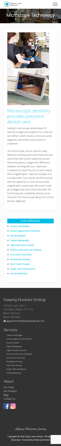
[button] (55, 4)
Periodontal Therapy (20, 259)
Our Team (9, 387)
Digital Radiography (19, 240)
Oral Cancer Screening (21, 254)
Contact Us (9, 398)
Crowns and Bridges (20, 226)
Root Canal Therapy (19, 264)
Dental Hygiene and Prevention (25, 230)
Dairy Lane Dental (34, 436)
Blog (6, 395)
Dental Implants (18, 235)
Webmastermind (42, 439)
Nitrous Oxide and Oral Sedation (26, 249)
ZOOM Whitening (18, 273)
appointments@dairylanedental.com (25, 321)
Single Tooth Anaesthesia (22, 268)
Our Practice (10, 391)
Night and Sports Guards (22, 245)
